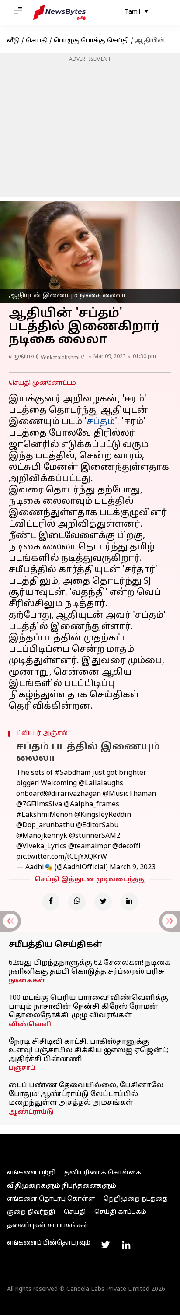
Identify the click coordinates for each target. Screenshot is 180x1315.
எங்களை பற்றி (31, 1173)
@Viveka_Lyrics (41, 846)
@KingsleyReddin (102, 815)
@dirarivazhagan (73, 794)
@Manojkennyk (41, 836)
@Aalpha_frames (91, 804)
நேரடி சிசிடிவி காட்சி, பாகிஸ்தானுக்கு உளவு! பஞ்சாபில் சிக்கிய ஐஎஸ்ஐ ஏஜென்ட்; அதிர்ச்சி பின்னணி (88, 1050)
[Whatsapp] (77, 902)
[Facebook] (50, 902)
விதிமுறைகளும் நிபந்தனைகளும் (61, 1186)
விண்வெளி (30, 1024)
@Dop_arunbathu (45, 825)
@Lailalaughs (101, 783)
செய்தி (37, 41)
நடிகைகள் (27, 980)
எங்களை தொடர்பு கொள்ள (51, 1199)
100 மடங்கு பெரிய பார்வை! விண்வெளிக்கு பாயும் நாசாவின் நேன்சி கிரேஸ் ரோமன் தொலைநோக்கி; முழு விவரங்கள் (88, 1007)
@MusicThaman (129, 794)
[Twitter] (103, 902)
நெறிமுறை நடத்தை (136, 1199)
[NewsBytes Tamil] (59, 12)
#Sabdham (72, 773)
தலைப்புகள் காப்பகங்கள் (48, 1225)
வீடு (13, 41)
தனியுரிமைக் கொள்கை (102, 1173)
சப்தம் (101, 422)
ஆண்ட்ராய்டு (31, 1112)
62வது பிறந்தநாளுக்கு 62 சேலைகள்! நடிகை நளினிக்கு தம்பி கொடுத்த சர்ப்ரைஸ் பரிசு (89, 967)
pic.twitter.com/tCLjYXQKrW (61, 857)
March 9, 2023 (133, 867)
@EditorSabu (97, 825)
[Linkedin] (129, 902)
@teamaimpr (89, 846)
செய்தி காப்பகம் (120, 1212)
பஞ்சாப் (22, 1068)
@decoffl (126, 846)
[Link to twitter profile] (105, 1245)
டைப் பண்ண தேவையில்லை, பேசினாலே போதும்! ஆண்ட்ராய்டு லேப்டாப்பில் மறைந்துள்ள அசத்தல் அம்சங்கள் (86, 1094)
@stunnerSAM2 (94, 836)
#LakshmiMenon (44, 815)
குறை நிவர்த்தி (31, 1212)
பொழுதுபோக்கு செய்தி (91, 41)
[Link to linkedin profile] (126, 1245)
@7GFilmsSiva (39, 804)
